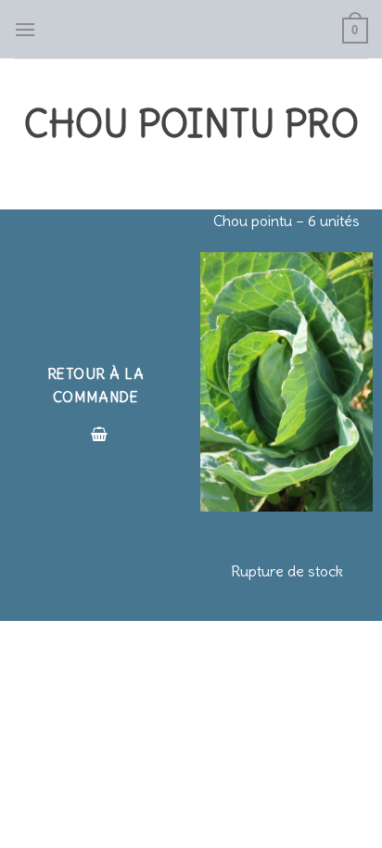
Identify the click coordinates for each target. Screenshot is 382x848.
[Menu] (25, 29)
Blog (168, 689)
